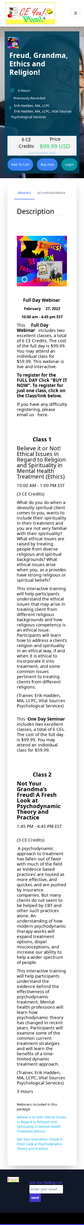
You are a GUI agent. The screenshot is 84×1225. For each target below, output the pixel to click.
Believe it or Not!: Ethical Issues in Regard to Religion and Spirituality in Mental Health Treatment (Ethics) (41, 1124)
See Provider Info (42, 153)
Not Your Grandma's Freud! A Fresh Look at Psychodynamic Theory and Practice (39, 1144)
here (42, 414)
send (35, 1197)
